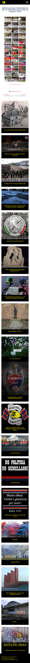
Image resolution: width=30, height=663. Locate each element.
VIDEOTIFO (15, 539)
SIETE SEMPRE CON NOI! (15, 331)
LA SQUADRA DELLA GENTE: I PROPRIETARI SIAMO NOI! (15, 397)
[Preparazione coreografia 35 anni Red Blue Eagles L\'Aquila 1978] (7, 19)
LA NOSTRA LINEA (15, 482)
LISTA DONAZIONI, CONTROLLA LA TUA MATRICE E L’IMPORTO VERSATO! (15, 297)
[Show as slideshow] (15, 84)
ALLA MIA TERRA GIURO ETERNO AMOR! (15, 130)
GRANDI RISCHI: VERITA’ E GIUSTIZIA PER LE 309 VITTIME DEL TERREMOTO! (15, 206)
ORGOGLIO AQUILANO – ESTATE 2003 (15, 650)
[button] (27, 2)
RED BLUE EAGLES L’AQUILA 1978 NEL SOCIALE (15, 154)
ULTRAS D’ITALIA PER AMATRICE (15, 241)
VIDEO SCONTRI (15, 562)
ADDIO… (15, 621)
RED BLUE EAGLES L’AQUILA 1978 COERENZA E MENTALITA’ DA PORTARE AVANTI (15, 429)
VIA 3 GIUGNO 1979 (15, 358)
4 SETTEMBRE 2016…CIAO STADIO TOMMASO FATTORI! (15, 593)
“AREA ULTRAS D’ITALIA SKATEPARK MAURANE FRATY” (15, 270)
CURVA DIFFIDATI (15, 453)
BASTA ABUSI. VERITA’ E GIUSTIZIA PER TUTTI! (15, 515)
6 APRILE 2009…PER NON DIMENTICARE (15, 183)
